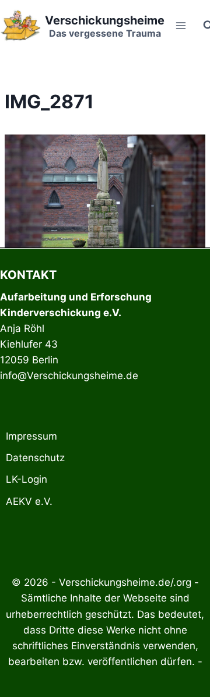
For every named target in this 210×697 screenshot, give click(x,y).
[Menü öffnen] (181, 25)
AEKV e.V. (29, 501)
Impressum (31, 436)
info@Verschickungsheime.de (69, 375)
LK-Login (26, 479)
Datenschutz (35, 458)
